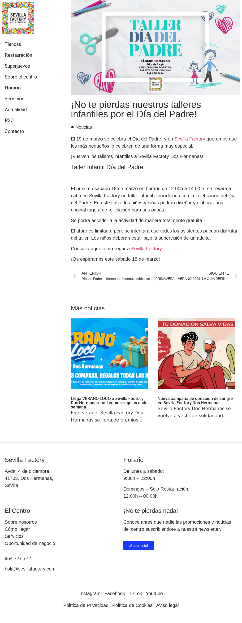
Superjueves (17, 66)
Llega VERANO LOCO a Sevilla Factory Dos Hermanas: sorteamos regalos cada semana (109, 402)
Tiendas (13, 44)
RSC (9, 120)
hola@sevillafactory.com (30, 568)
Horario (13, 88)
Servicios (14, 98)
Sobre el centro (21, 77)
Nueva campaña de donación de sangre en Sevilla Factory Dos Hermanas (195, 400)
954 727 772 (18, 558)
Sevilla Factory (189, 138)
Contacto (14, 131)
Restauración (18, 55)
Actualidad (16, 109)
